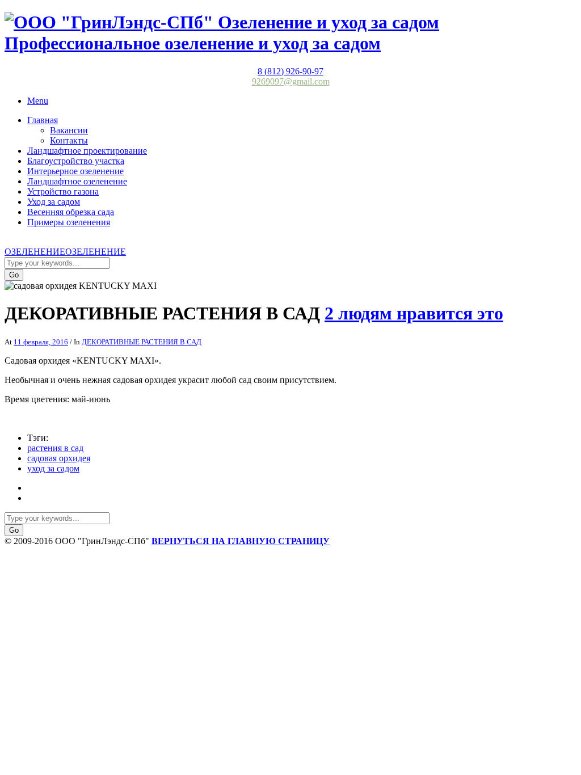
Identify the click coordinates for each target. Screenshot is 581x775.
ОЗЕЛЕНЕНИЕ (35, 251)
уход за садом (53, 468)
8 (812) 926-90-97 (290, 71)
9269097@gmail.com (291, 81)
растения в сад (55, 448)
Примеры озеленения (68, 222)
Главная (42, 120)
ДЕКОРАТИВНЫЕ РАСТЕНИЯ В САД (141, 342)
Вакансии (69, 130)
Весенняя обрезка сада (70, 212)
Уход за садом (53, 202)
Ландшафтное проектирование (87, 150)
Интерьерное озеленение (75, 171)
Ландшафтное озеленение (77, 181)
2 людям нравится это (414, 313)
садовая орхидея (58, 458)
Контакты (69, 140)
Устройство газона (63, 191)
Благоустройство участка (75, 161)
